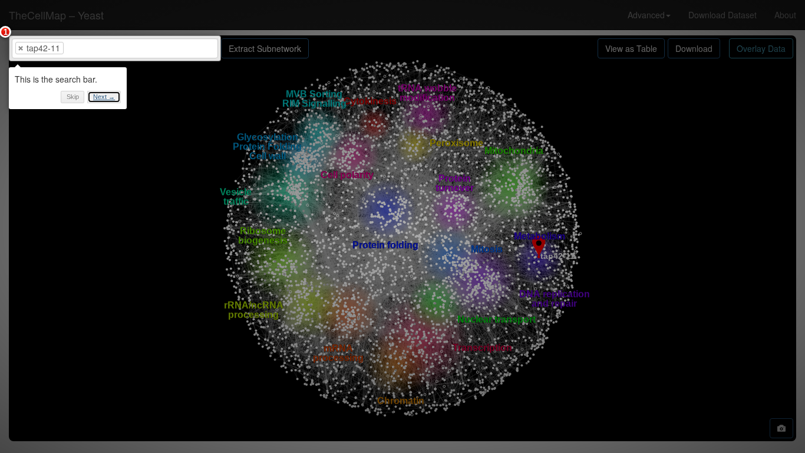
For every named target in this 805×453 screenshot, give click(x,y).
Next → (104, 96)
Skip (73, 96)
